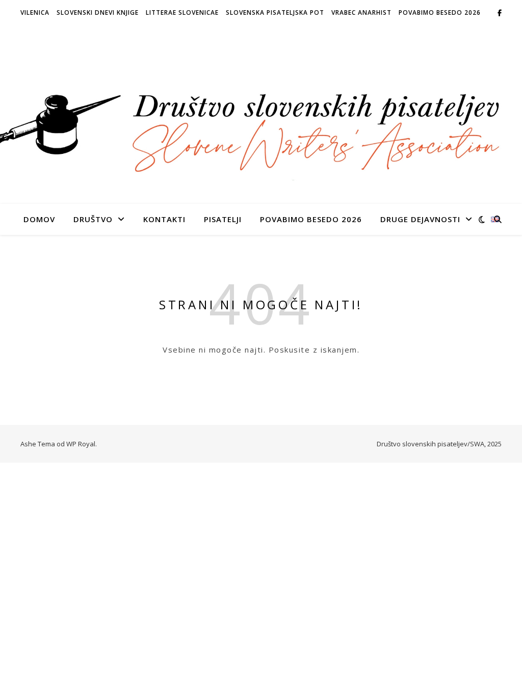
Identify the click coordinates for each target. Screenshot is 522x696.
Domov (39, 219)
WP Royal (80, 443)
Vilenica (34, 12)
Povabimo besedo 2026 (440, 12)
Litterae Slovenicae (182, 12)
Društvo (93, 219)
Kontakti (164, 219)
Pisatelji (223, 219)
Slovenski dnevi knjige (98, 12)
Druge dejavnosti (420, 219)
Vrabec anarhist (361, 12)
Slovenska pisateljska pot (275, 12)
